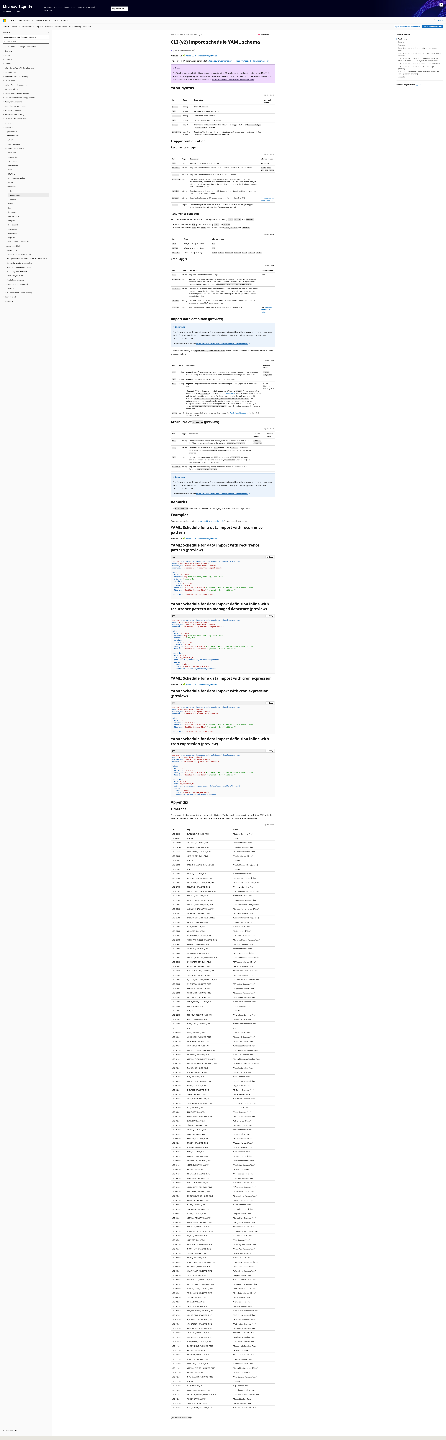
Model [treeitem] (10, 182)
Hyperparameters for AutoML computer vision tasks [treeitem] (27, 259)
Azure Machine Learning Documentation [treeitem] (20, 47)
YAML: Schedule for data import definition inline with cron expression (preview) (418, 73)
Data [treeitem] (10, 170)
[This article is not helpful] (419, 84)
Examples (401, 45)
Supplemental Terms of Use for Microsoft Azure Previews (222, 343)
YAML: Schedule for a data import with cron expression (419, 63)
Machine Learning (193, 34)
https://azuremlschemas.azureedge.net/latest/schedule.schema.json (237, 61)
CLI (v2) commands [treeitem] (14, 144)
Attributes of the (239, 413)
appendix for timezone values (266, 309)
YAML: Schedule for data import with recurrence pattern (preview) (419, 54)
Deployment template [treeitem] (16, 178)
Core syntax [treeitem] (12, 157)
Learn (173, 34)
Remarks (401, 42)
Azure (180, 34)
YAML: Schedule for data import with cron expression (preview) (418, 67)
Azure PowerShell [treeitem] (13, 246)
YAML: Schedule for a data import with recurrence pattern (417, 49)
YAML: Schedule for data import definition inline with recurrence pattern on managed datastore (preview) (418, 59)
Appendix (401, 77)
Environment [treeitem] (13, 165)
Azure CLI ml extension (201, 55)
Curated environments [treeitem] (15, 280)
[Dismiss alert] (441, 5)
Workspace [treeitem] (12, 161)
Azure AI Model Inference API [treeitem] (18, 242)
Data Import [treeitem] (15, 195)
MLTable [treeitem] (11, 174)
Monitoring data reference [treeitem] (17, 271)
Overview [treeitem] (12, 153)
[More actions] (273, 34)
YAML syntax (403, 39)
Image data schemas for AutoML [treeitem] (19, 254)
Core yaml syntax (228, 393)
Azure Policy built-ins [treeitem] (15, 276)
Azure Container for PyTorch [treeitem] (17, 284)
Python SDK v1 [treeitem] (12, 131)
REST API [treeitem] (10, 140)
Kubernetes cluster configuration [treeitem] (19, 263)
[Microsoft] (4, 20)
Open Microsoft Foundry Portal (407, 26)
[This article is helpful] (417, 84)
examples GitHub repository (209, 521)
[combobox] (26, 37)
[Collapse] (49, 32)
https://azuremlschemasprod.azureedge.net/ (233, 79)
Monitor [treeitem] (13, 199)
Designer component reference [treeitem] (19, 267)
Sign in (440, 20)
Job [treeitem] (11, 191)
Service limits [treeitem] (12, 250)
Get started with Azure (433, 26)
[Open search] (434, 20)
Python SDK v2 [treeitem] (12, 136)
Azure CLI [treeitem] (10, 288)
